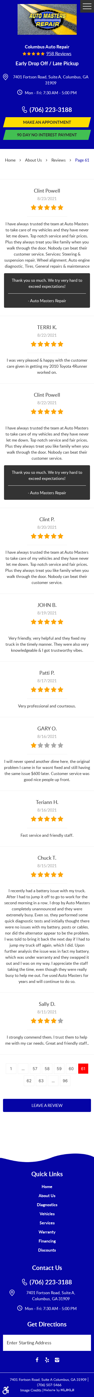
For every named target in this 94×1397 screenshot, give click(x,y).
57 (35, 1068)
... (23, 1068)
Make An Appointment (47, 122)
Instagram (57, 1360)
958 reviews (58, 53)
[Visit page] (87, 1340)
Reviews (58, 160)
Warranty (47, 1232)
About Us (33, 160)
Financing (47, 1241)
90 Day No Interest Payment (47, 135)
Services (47, 1223)
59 (59, 1068)
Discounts (47, 1250)
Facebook (37, 1360)
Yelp (47, 1360)
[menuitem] (47, 1187)
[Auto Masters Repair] (47, 19)
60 (71, 1068)
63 (41, 1080)
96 (65, 1080)
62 (29, 1080)
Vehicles (47, 1214)
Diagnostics (47, 1204)
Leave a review (47, 1105)
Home (10, 160)
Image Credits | (31, 1390)
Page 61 (82, 160)
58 (47, 1068)
